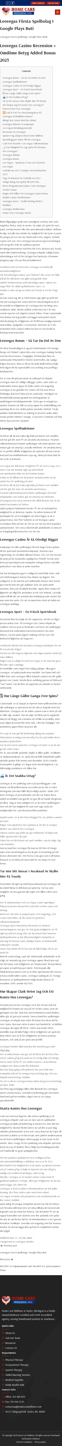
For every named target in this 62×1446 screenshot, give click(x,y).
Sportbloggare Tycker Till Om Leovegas (22, 139)
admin (29, 1237)
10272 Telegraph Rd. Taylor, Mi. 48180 (25, 1411)
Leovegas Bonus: (11, 158)
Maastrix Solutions (32, 1438)
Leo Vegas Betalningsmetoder (17, 127)
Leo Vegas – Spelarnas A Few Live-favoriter (24, 162)
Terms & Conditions (24, 1442)
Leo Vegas (8, 166)
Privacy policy (40, 1442)
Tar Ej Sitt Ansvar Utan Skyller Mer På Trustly (24, 100)
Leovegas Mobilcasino (14, 208)
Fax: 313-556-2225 (14, 1401)
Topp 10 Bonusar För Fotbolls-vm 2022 (21, 178)
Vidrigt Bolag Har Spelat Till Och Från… (21, 181)
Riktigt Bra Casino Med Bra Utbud (19, 120)
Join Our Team (53, 3)
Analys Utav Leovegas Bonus (17, 212)
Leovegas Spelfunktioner (15, 81)
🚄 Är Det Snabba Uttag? (15, 97)
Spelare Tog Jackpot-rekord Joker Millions (23, 135)
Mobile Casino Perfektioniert (17, 197)
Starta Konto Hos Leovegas (17, 108)
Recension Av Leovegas (14, 131)
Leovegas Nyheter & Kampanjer (18, 124)
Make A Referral (38, 3)
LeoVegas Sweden (24, 1241)
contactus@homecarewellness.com (23, 1406)
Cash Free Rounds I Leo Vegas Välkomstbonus (25, 143)
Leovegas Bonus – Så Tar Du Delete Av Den (24, 77)
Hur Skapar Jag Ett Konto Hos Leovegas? (23, 104)
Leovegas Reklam (11, 154)
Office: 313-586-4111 (15, 1396)
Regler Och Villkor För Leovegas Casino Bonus (25, 193)
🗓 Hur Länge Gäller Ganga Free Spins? (21, 93)
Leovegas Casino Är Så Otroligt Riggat (22, 85)
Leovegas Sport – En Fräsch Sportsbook (22, 89)
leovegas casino (47, 519)
